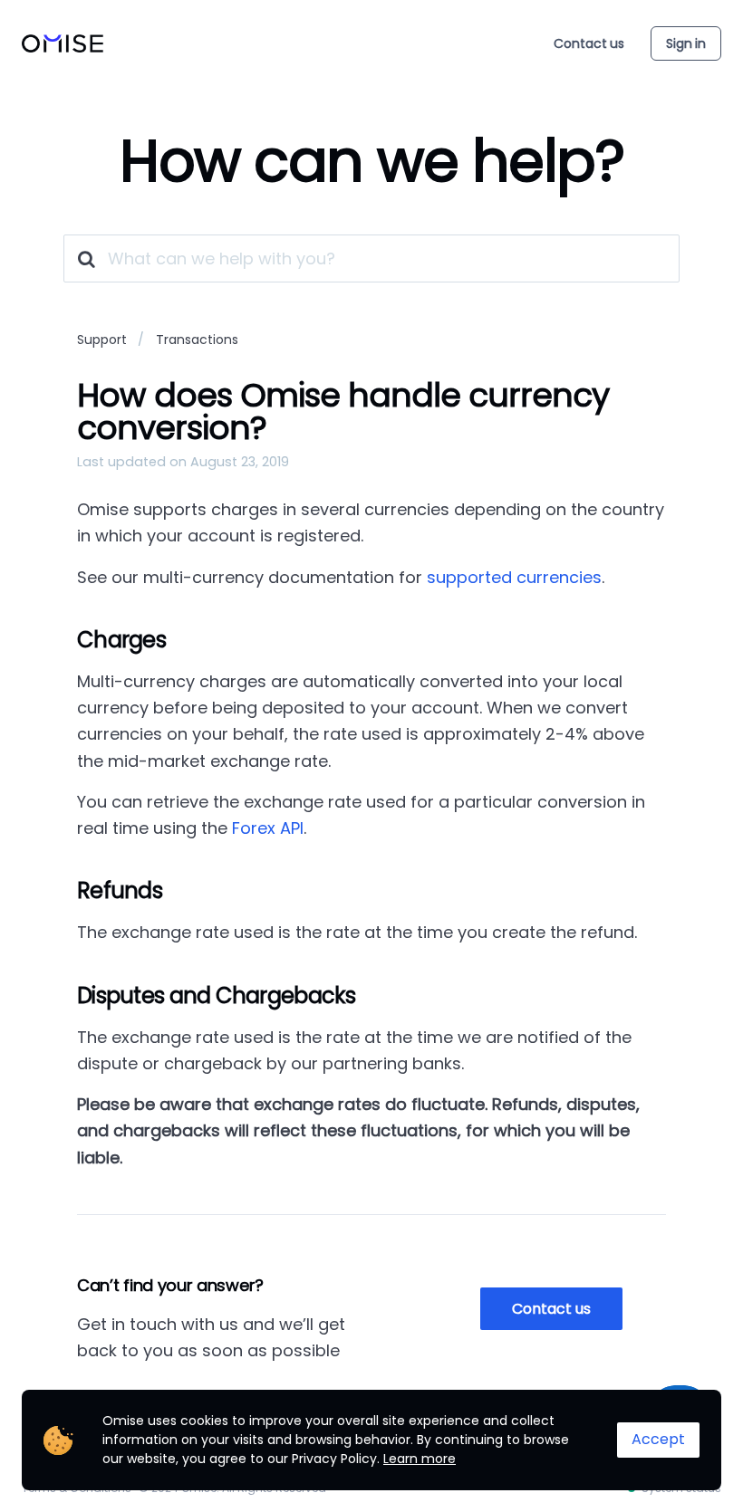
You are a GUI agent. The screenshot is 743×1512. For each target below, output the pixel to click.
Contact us (589, 43)
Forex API (268, 828)
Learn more (419, 1459)
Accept (658, 1439)
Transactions (197, 339)
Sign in (686, 43)
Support (102, 339)
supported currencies (514, 577)
